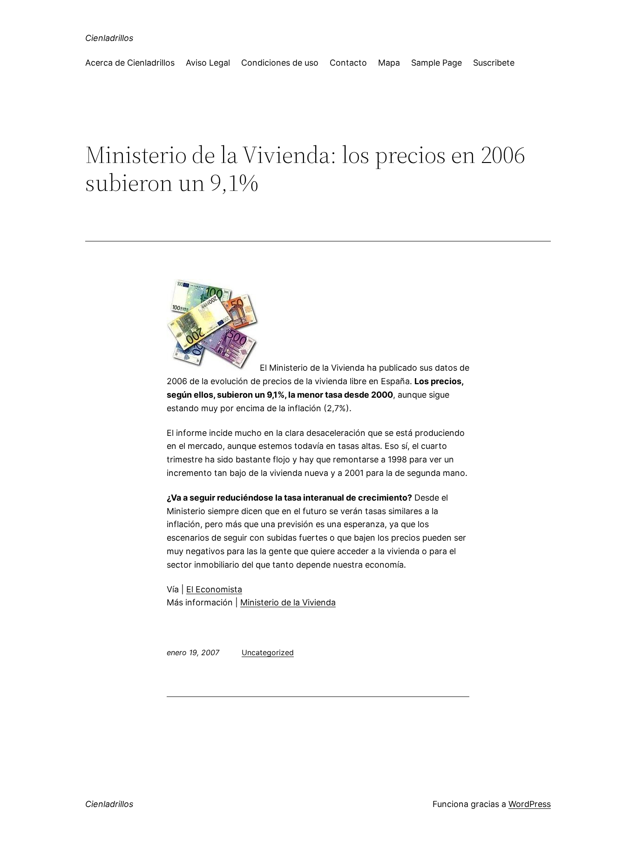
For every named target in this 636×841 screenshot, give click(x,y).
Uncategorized (268, 652)
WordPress (529, 804)
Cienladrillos (109, 38)
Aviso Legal (208, 63)
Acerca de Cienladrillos (130, 63)
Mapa (389, 63)
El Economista (214, 589)
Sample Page (436, 63)
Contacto (348, 63)
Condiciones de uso (279, 63)
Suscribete (493, 63)
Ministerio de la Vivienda (288, 602)
